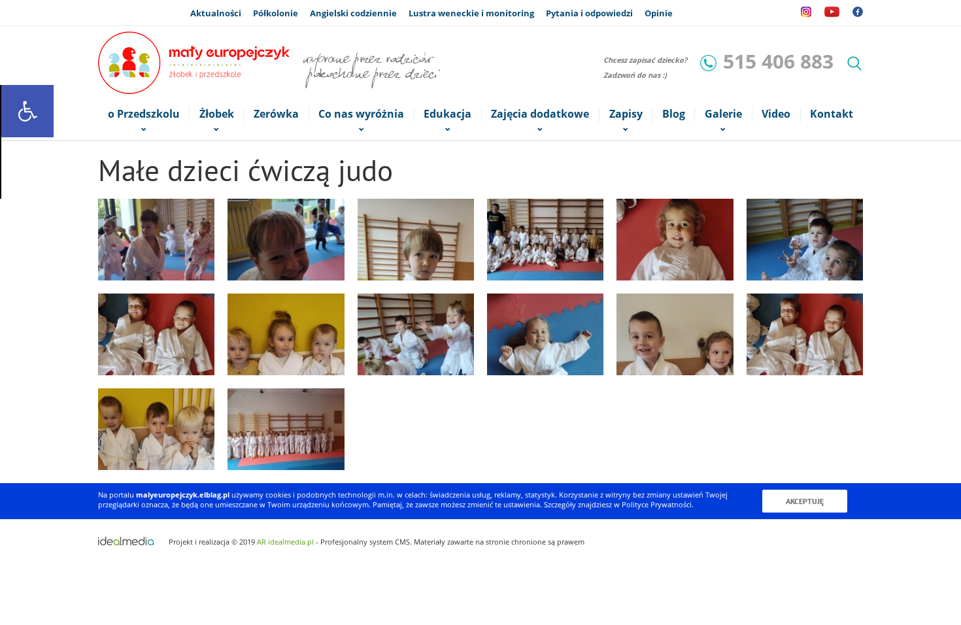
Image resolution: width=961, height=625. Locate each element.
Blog (673, 114)
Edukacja (447, 114)
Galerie (723, 114)
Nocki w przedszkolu (731, 13)
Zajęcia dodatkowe (540, 114)
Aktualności (215, 13)
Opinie (659, 13)
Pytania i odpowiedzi (589, 13)
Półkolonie (275, 13)
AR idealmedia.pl (285, 542)
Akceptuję (805, 501)
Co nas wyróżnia (361, 114)
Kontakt (831, 114)
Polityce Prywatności (657, 504)
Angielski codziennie (353, 13)
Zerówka (276, 114)
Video (776, 114)
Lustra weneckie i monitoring (471, 13)
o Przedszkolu (144, 114)
